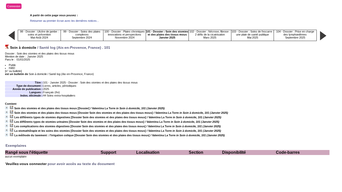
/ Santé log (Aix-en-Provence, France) (61, 74)
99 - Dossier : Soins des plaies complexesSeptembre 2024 (81, 34)
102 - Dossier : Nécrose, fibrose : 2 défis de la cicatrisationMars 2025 (210, 34)
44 (44, 95)
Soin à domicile (23, 48)
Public (12, 65)
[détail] (6, 107)
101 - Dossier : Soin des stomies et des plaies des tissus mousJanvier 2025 (167, 34)
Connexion (13, 6)
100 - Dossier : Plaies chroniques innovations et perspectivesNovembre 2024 (124, 34)
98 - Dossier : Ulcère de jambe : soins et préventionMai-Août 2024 (39, 34)
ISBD (12, 68)
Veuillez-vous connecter (27, 164)
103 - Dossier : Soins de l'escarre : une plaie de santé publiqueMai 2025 (253, 34)
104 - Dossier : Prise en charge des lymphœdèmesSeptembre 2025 (295, 34)
